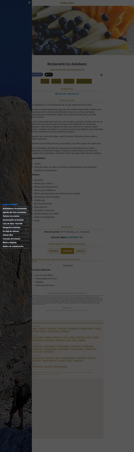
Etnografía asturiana (11, 227)
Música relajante (10, 242)
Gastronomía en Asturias (13, 220)
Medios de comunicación (13, 246)
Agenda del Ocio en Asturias (14, 212)
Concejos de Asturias (12, 239)
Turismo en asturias (11, 216)
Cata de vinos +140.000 (12, 224)
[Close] (29, 2)
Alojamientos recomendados (15, 208)
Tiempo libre (8, 235)
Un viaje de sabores (11, 231)
